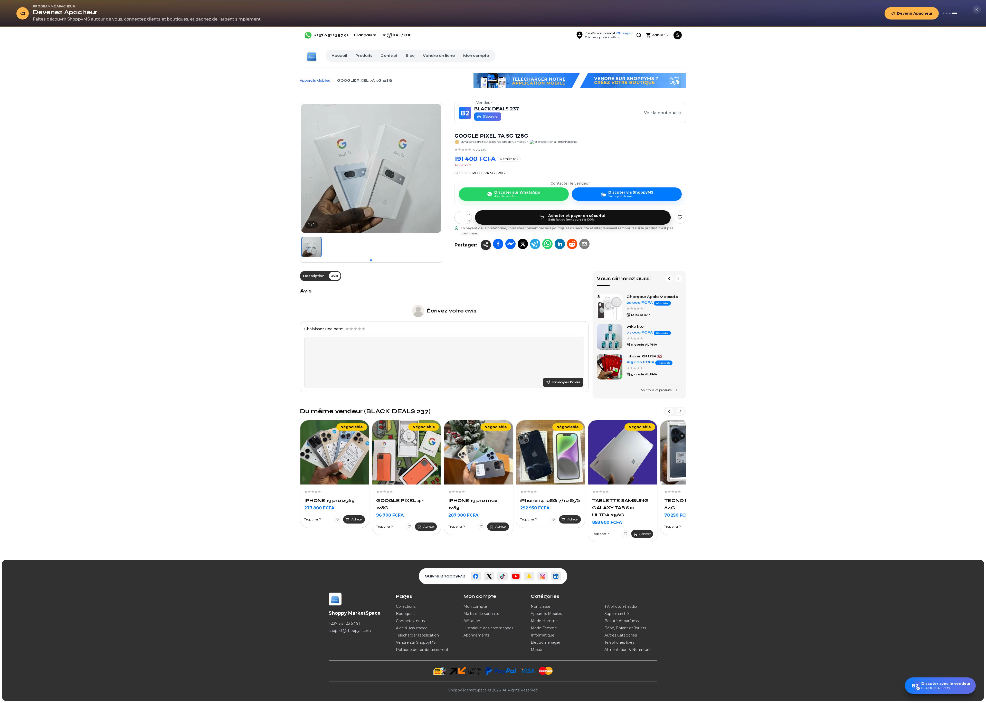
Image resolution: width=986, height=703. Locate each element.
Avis (305, 291)
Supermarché (616, 613)
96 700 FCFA (318, 515)
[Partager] (486, 245)
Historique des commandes (488, 628)
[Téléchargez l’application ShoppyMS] (946, 13)
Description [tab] (314, 276)
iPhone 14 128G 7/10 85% (478, 500)
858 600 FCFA (535, 522)
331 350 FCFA (678, 522)
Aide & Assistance (412, 628)
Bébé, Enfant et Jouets (625, 628)
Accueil (339, 55)
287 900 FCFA (391, 515)
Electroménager (545, 642)
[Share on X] (523, 244)
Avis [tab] (334, 276)
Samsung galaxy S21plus (651, 326)
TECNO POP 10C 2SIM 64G (620, 504)
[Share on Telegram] (535, 244)
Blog (410, 55)
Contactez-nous (410, 621)
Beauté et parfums (621, 621)
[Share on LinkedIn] (560, 244)
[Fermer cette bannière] (977, 9)
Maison (537, 649)
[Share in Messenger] (510, 244)
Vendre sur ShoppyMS (416, 642)
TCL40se (636, 356)
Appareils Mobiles (546, 613)
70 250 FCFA (605, 515)
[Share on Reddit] (572, 244)
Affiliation (471, 621)
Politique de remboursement (422, 649)
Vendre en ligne (439, 55)
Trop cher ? (462, 165)
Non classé (540, 606)
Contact (389, 55)
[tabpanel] (444, 339)
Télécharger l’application (417, 635)
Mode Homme (544, 621)
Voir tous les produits (656, 390)
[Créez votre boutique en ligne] (950, 13)
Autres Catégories (620, 635)
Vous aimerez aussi (624, 278)
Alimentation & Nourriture (627, 649)
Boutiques (405, 613)
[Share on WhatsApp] (547, 244)
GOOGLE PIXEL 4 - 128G (328, 504)
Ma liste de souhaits (481, 613)
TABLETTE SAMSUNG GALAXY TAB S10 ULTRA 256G (548, 508)
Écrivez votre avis (451, 311)
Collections (405, 606)
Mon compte (476, 55)
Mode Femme (544, 628)
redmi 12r (636, 296)
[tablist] (320, 276)
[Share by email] (584, 244)
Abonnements (476, 635)
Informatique (542, 635)
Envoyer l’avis (566, 382)
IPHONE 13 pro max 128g (400, 504)
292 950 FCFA (463, 508)
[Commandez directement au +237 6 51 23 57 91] (943, 13)
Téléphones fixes (619, 642)
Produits (363, 55)
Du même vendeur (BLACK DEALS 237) (365, 411)
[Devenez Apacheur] (954, 13)
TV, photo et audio (620, 606)
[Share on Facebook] (498, 244)
